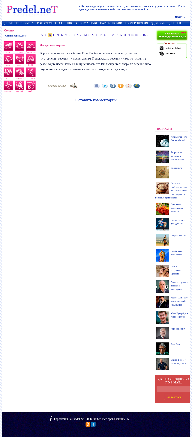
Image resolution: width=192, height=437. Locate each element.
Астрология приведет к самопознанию (177, 156)
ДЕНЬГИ (175, 23)
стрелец (30, 74)
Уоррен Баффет (178, 328)
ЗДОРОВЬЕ (158, 23)
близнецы (31, 47)
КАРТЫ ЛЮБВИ (111, 23)
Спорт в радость (178, 235)
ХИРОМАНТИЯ (86, 23)
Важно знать (176, 168)
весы (8, 74)
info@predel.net (173, 48)
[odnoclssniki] (88, 425)
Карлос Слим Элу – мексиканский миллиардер (179, 301)
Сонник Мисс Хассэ (16, 35)
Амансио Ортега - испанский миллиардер (179, 286)
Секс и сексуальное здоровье (176, 270)
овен (8, 47)
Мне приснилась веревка (52, 45)
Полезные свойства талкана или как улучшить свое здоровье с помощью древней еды (171, 190)
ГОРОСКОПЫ (46, 23)
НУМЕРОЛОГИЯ (136, 23)
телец (19, 47)
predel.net (170, 53)
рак (8, 60)
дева (31, 60)
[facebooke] (93, 425)
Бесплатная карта (172, 35)
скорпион (19, 74)
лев (20, 60)
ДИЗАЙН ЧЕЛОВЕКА (19, 23)
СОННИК (65, 23)
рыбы (30, 87)
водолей (19, 87)
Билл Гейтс (176, 344)
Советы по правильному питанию (177, 208)
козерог (8, 87)
